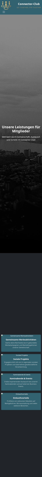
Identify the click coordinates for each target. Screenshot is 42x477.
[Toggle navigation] (3, 12)
